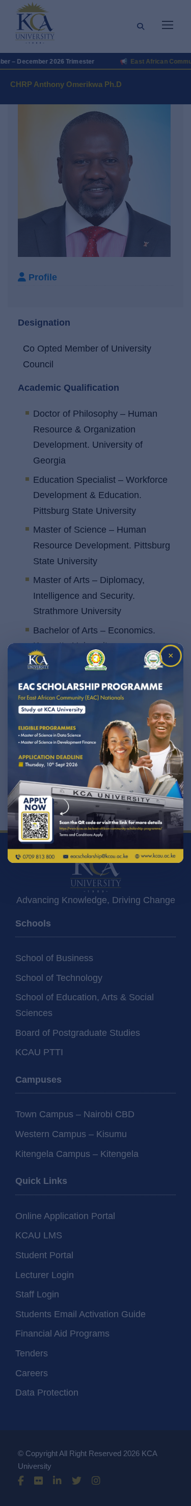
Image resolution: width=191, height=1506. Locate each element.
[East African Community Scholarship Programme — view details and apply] (95, 752)
